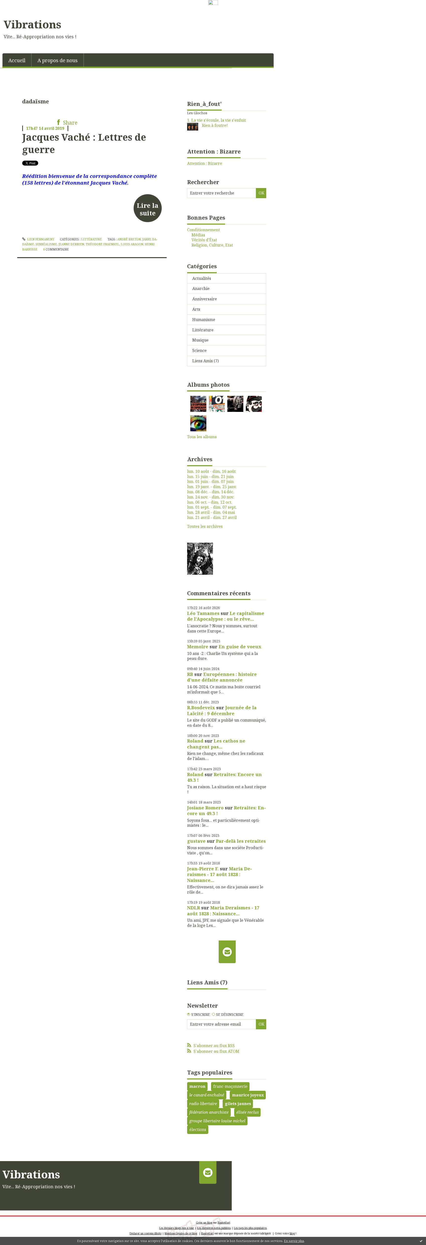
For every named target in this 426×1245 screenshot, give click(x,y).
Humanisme (203, 319)
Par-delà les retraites (241, 841)
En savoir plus (294, 1241)
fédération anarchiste (209, 1112)
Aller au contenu (18, 11)
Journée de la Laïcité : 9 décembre (222, 710)
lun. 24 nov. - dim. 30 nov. (210, 497)
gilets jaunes (238, 1103)
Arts (196, 309)
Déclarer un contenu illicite (145, 1233)
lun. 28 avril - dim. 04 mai (211, 512)
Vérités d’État (204, 240)
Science (199, 350)
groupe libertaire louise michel (217, 1121)
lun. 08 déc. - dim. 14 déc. (210, 492)
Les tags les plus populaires (250, 1228)
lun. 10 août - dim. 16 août (211, 471)
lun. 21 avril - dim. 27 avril (212, 517)
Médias (198, 235)
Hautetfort (224, 1222)
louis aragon (132, 244)
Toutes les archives (205, 526)
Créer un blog (204, 1222)
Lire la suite (147, 209)
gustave (196, 841)
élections (197, 1129)
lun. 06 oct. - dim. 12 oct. (209, 502)
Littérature (91, 239)
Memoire (197, 647)
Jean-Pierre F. (203, 869)
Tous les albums (202, 437)
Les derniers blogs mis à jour (176, 1228)
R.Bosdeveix (201, 707)
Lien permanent (40, 239)
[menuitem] (17, 60)
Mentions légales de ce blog (181, 1233)
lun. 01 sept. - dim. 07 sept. (212, 507)
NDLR (193, 908)
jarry (146, 239)
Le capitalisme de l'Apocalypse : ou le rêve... (225, 616)
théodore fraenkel (102, 244)
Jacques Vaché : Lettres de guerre (84, 143)
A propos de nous (57, 60)
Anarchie (201, 288)
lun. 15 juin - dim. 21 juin (210, 476)
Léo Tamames (203, 613)
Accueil (16, 60)
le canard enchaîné (206, 1095)
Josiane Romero (205, 808)
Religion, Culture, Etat (212, 245)
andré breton (129, 239)
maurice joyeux (248, 1095)
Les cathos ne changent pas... (216, 743)
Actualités (201, 278)
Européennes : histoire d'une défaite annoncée (222, 677)
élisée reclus (247, 1112)
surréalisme (46, 244)
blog (292, 1233)
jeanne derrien (71, 244)
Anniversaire (204, 299)
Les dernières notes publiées (214, 1228)
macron (197, 1086)
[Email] (227, 951)
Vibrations (32, 24)
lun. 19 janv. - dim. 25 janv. (212, 486)
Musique (200, 340)
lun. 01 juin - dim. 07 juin (210, 481)
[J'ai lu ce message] (421, 1241)
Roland (195, 741)
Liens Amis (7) (205, 361)
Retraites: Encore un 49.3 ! (224, 777)
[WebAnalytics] (213, 2)
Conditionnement (203, 229)
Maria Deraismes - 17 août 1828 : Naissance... (219, 874)
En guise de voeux (240, 647)
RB (190, 674)
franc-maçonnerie (230, 1086)
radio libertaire (203, 1103)
